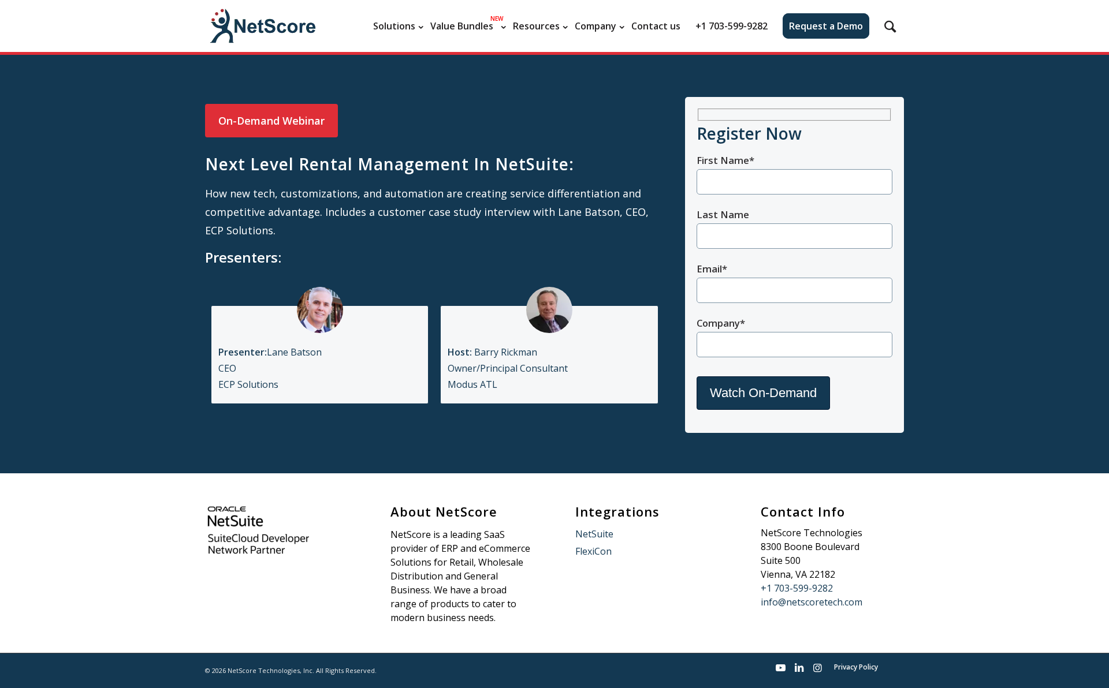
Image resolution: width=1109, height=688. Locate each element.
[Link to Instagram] (817, 667)
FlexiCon (593, 551)
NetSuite (594, 534)
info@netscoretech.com (811, 602)
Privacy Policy (856, 667)
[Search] (890, 26)
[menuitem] (394, 26)
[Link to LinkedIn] (798, 667)
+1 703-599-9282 (797, 588)
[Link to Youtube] (780, 667)
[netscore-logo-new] (261, 26)
